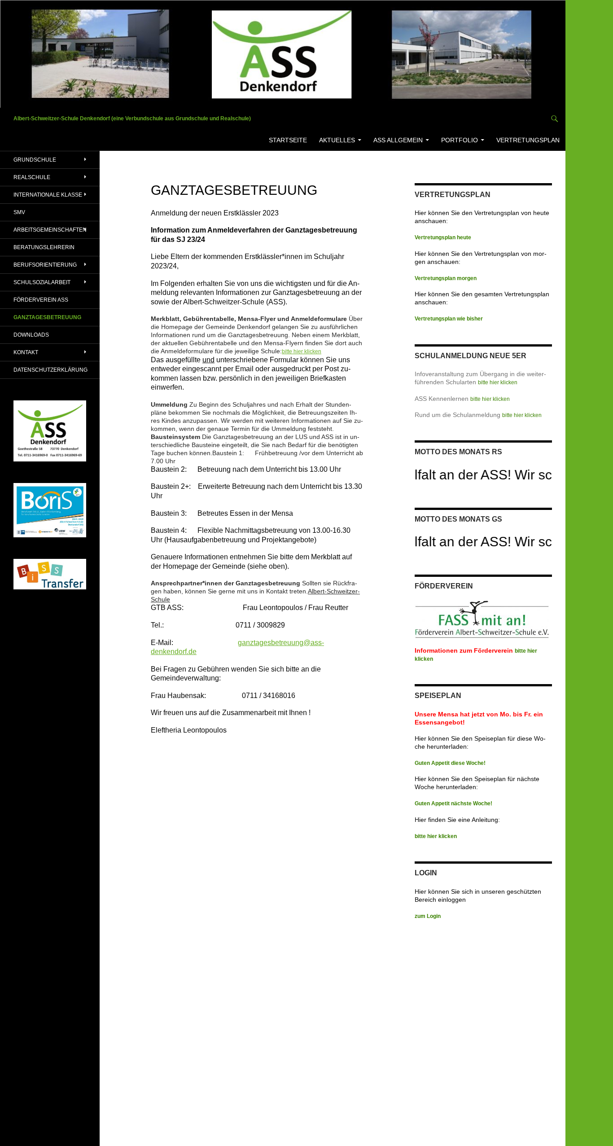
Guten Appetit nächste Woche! (453, 803)
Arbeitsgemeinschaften (50, 230)
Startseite (288, 140)
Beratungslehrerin (43, 247)
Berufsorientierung (45, 265)
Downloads (31, 335)
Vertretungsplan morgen (446, 278)
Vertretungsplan (528, 140)
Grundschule (34, 160)
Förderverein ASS (40, 300)
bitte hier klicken (301, 351)
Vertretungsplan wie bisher (449, 319)
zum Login (428, 916)
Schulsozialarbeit (41, 282)
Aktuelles (337, 140)
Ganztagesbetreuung (47, 317)
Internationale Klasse (47, 195)
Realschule (31, 177)
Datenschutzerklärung (50, 370)
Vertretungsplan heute (443, 237)
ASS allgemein (398, 140)
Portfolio (459, 140)
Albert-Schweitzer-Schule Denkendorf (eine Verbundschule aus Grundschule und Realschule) (132, 118)
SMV (19, 212)
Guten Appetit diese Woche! (450, 763)
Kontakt (25, 352)
